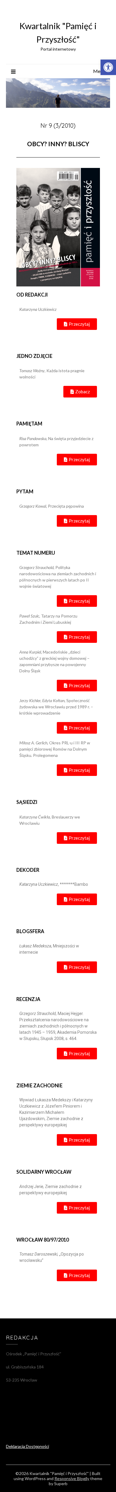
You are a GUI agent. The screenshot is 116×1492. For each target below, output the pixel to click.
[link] (108, 67)
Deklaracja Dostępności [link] (27, 1446)
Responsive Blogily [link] (71, 1478)
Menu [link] (99, 71)
